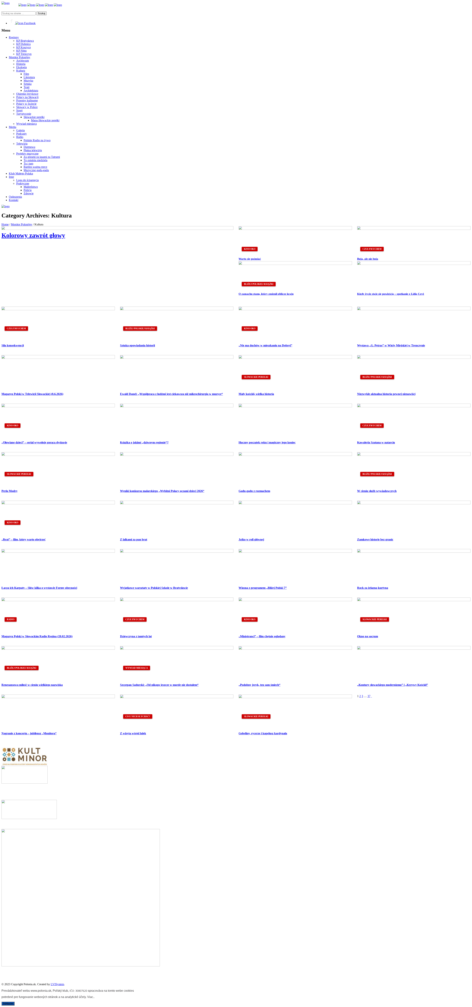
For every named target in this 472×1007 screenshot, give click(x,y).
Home (5, 224)
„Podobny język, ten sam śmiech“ (259, 684)
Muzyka (28, 80)
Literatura (29, 77)
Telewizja (21, 143)
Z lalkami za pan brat (133, 539)
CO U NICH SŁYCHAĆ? (137, 716)
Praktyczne (22, 183)
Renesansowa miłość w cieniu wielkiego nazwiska (32, 684)
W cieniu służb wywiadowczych (377, 491)
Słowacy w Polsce (27, 107)
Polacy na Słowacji (27, 97)
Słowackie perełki (34, 117)
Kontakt (13, 200)
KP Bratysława (25, 40)
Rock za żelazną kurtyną (372, 587)
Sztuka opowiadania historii (137, 345)
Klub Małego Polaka (21, 173)
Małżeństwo (31, 186)
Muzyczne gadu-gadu (36, 170)
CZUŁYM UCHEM (371, 249)
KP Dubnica (23, 44)
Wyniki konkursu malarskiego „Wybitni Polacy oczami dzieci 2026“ (162, 491)
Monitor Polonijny (19, 57)
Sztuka (28, 83)
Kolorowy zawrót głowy (33, 235)
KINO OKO (249, 249)
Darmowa (29, 146)
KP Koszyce (23, 47)
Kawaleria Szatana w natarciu (376, 442)
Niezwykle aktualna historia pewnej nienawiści (386, 393)
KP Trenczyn (24, 54)
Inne (11, 176)
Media (12, 127)
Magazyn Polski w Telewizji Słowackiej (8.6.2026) (32, 393)
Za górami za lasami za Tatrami (42, 156)
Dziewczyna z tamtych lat (136, 636)
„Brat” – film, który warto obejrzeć (23, 539)
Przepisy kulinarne (27, 100)
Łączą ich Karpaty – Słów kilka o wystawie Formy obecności (39, 587)
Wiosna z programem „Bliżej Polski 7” (263, 587)
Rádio (19, 137)
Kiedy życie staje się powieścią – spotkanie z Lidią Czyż (390, 293)
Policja (28, 190)
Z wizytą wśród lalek (133, 733)
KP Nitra (21, 50)
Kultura (20, 70)
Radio (10, 619)
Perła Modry (9, 491)
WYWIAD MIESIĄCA (136, 668)
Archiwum (22, 60)
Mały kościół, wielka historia (256, 393)
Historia (20, 63)
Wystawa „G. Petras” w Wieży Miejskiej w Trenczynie (391, 345)
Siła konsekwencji (12, 345)
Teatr (27, 87)
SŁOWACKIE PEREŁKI (256, 377)
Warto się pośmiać (250, 258)
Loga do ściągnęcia (27, 180)
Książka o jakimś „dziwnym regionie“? (144, 442)
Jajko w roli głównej (251, 539)
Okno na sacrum (367, 636)
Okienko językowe (27, 93)
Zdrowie (29, 193)
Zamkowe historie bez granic (375, 539)
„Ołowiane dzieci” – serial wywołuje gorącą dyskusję (34, 442)
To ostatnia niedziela (35, 160)
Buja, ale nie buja (367, 258)
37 (368, 696)
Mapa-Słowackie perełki (45, 120)
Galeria (20, 130)
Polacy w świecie (26, 103)
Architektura (31, 90)
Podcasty (21, 133)
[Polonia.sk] (5, 3)
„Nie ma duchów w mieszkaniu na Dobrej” (265, 345)
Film (26, 73)
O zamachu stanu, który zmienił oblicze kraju (266, 293)
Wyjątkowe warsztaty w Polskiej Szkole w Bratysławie (154, 587)
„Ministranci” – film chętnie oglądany (262, 636)
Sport (19, 110)
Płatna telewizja (33, 150)
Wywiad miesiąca (26, 123)
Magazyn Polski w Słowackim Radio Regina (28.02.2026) (36, 636)
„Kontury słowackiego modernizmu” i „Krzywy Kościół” (392, 684)
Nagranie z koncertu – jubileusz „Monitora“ (29, 733)
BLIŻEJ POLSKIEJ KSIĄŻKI (258, 284)
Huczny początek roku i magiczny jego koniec (267, 442)
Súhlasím (8, 1003)
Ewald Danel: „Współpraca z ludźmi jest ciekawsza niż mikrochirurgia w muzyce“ (171, 393)
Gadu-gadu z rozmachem (254, 491)
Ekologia (21, 67)
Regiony (14, 37)
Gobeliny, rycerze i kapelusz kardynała (263, 733)
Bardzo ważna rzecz (35, 166)
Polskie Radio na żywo (37, 140)
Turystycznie (23, 113)
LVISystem (57, 984)
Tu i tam (28, 163)
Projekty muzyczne (27, 153)
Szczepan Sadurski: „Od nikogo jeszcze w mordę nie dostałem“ (159, 684)
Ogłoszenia (15, 196)
